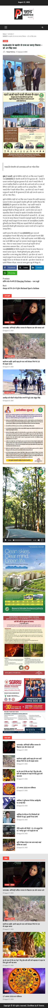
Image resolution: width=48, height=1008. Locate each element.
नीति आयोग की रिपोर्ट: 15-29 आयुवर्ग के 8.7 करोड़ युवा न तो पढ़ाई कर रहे (9, 831)
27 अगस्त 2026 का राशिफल (9, 789)
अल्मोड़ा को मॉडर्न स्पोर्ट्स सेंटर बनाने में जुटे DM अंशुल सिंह (24, 382)
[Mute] (39, 540)
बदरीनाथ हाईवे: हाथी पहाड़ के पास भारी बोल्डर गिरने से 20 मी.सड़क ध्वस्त (24, 346)
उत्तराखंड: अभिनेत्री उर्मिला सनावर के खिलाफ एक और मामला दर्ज (24, 312)
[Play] (6, 540)
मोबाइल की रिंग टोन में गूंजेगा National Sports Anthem (21, 287)
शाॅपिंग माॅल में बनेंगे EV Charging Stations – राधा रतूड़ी (21, 280)
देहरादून (12, 322)
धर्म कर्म (6, 955)
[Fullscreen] (42, 540)
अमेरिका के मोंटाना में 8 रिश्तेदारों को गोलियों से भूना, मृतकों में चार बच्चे (9, 817)
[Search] (42, 27)
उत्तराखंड (5, 41)
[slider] (22, 540)
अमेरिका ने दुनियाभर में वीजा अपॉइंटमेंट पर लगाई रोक (9, 803)
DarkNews (31, 1005)
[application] (24, 504)
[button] (24, 504)
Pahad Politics (10, 52)
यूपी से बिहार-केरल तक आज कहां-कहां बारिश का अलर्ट (9, 845)
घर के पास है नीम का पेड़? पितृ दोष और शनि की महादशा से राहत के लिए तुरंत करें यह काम (9, 775)
